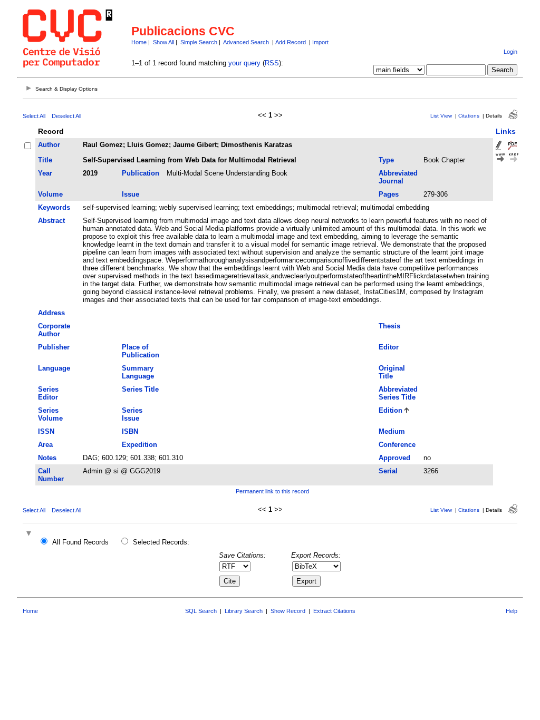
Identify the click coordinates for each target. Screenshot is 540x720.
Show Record (288, 611)
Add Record (290, 42)
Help (511, 611)
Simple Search (198, 42)
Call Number (51, 475)
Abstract (51, 221)
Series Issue (132, 414)
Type (386, 160)
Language (54, 368)
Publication (140, 173)
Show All (163, 42)
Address (51, 313)
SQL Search (201, 611)
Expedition (139, 445)
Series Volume (50, 414)
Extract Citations (334, 611)
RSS (272, 63)
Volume (50, 194)
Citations (468, 116)
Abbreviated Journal (398, 177)
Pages (389, 194)
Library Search (244, 611)
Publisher (54, 347)
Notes (47, 458)
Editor (389, 347)
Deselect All (66, 116)
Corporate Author (54, 330)
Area (45, 445)
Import (320, 42)
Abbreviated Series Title (398, 393)
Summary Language (138, 372)
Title (45, 160)
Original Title (392, 372)
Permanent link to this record (272, 491)
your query (244, 63)
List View (441, 116)
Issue (130, 194)
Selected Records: (161, 542)
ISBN (130, 431)
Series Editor (48, 393)
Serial (388, 471)
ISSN (46, 431)
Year (45, 173)
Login (510, 51)
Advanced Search (246, 42)
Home (139, 42)
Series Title (140, 389)
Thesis (389, 326)
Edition (390, 410)
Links (506, 131)
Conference (397, 445)
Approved (394, 458)
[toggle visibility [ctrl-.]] (30, 534)
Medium (392, 431)
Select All (34, 116)
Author (49, 145)
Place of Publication (140, 351)
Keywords (54, 207)
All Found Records (80, 542)
